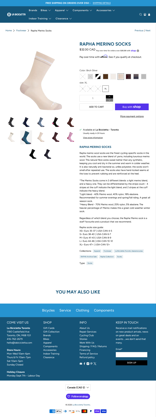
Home (8, 30)
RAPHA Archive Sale (89, 257)
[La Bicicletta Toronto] (16, 14)
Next (148, 30)
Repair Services (88, 331)
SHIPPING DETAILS (102, 3)
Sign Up (131, 362)
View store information (93, 137)
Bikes (44, 10)
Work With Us (87, 342)
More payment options (132, 116)
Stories (83, 339)
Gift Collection (51, 331)
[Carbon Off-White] (83, 76)
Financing (85, 350)
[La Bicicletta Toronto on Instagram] (88, 364)
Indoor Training (38, 18)
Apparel (60, 10)
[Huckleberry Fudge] (128, 76)
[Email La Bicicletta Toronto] (81, 364)
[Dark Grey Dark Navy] (136, 76)
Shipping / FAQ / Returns (93, 346)
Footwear (21, 30)
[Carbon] (143, 76)
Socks (119, 257)
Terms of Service (89, 353)
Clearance (62, 18)
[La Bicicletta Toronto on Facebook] (84, 364)
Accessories (103, 10)
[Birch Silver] (121, 76)
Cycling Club (87, 335)
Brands (33, 10)
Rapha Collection (106, 257)
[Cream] (113, 76)
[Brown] (105, 76)
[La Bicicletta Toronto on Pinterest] (91, 364)
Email (119, 349)
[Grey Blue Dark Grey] (90, 76)
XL (106, 89)
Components (81, 10)
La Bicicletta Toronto (81, 405)
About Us (85, 328)
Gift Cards (48, 328)
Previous (139, 30)
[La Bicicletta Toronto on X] (95, 364)
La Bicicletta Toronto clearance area (129, 251)
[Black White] (98, 76)
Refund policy (87, 357)
